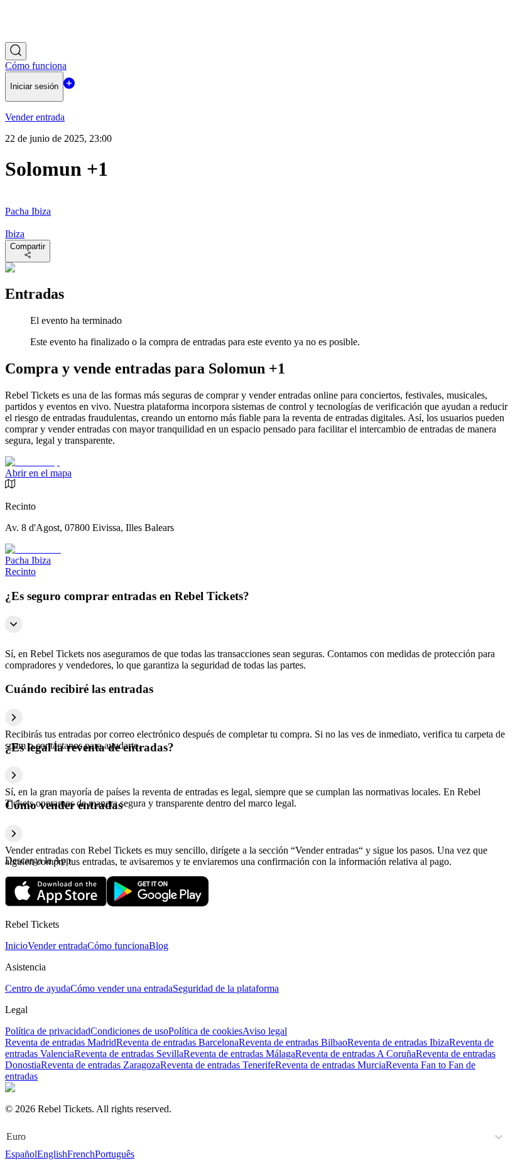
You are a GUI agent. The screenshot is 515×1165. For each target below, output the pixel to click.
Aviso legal (264, 1031)
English (52, 1154)
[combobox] (7, 1136)
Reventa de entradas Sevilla (128, 1053)
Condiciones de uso (129, 1031)
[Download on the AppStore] (56, 903)
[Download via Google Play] (158, 903)
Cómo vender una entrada (121, 988)
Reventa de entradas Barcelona (177, 1042)
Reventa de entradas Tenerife (217, 1065)
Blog (158, 945)
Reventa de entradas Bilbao (293, 1042)
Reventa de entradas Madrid (60, 1042)
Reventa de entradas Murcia (330, 1065)
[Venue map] (32, 461)
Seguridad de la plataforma (226, 988)
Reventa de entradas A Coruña (355, 1053)
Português (114, 1154)
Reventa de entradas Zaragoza (100, 1065)
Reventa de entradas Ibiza (398, 1042)
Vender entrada (57, 945)
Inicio (16, 945)
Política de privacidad (47, 1031)
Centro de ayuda (37, 988)
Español (21, 1154)
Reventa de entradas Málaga (239, 1053)
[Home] (39, 36)
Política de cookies (205, 1031)
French (81, 1154)
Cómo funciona (118, 945)
